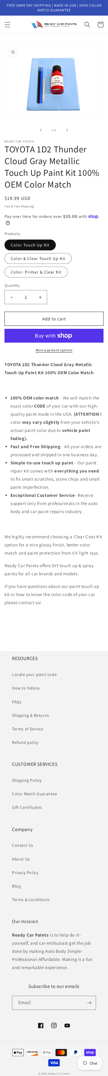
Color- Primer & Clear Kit (36, 272)
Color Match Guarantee (34, 793)
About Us (21, 859)
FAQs (16, 702)
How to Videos (26, 688)
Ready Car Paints (59, 1073)
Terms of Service (28, 729)
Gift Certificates (27, 807)
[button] (7, 24)
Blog (16, 886)
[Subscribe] (89, 1003)
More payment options (54, 350)
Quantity (12, 285)
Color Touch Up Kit (30, 245)
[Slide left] (40, 130)
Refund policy (25, 742)
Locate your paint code (34, 674)
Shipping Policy (27, 780)
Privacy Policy (25, 872)
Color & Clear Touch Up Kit (38, 258)
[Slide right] (67, 130)
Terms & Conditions (31, 899)
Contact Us (22, 845)
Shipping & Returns (30, 715)
